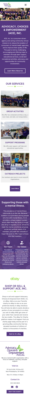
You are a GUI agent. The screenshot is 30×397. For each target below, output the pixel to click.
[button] (25, 4)
